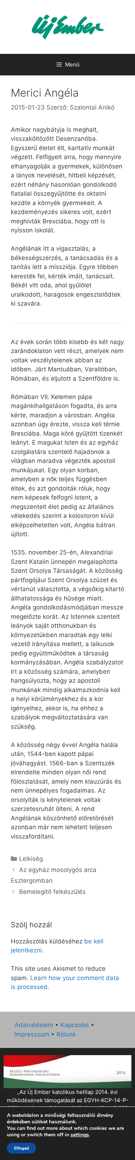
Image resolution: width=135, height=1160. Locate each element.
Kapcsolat (74, 1025)
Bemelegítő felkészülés (52, 891)
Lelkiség (31, 858)
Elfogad (21, 1148)
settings (80, 1135)
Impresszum (31, 1034)
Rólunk (66, 1034)
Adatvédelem (33, 1025)
